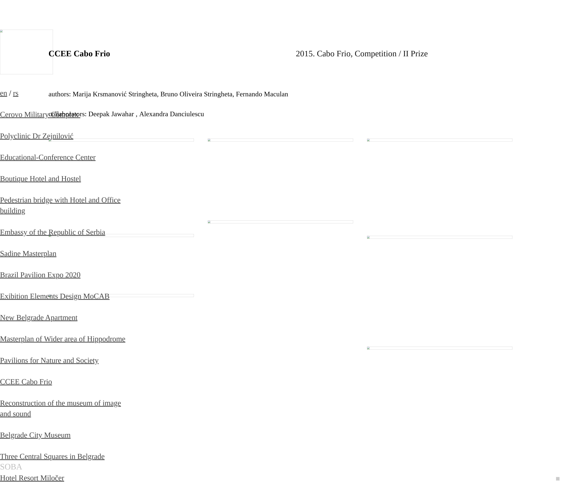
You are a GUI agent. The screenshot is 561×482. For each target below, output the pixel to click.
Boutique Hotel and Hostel (40, 178)
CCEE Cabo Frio (26, 381)
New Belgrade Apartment (38, 317)
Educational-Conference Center (48, 157)
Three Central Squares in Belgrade (52, 456)
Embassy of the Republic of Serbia (52, 232)
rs (15, 93)
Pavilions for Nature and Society (49, 360)
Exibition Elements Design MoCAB (55, 296)
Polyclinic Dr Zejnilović (36, 136)
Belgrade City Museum (35, 435)
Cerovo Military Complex (40, 114)
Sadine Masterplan (28, 253)
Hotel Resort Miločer (32, 478)
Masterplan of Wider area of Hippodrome (62, 338)
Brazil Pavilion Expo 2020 (40, 274)
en (3, 93)
